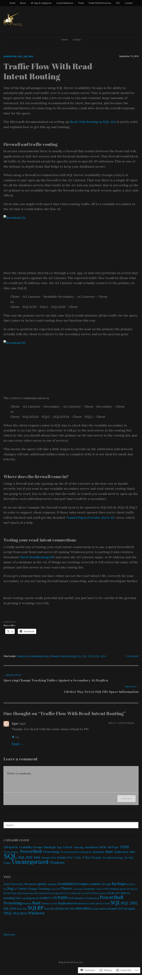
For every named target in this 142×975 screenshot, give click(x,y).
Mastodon (9, 934)
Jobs (17, 898)
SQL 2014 (100, 656)
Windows (57, 862)
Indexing (79, 847)
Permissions (92, 898)
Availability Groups (31, 847)
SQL (20, 56)
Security (91, 903)
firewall (55, 656)
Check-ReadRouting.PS (36, 557)
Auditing (52, 884)
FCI (68, 893)
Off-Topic (113, 847)
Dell (5, 893)
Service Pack (103, 903)
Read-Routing (67, 656)
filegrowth (75, 893)
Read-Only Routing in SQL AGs (93, 122)
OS (54, 898)
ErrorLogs (53, 893)
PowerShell (31, 851)
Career (67, 847)
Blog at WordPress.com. (71, 962)
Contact (128, 3)
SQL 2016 (22, 908)
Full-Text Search (99, 893)
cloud (52, 889)
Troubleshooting (113, 857)
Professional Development (76, 852)
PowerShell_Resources (100, 3)
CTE (106, 888)
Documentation (27, 893)
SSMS (79, 908)
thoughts (129, 908)
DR (36, 893)
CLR (58, 889)
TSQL (7, 913)
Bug (59, 847)
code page (77, 889)
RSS (118, 3)
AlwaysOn (9, 56)
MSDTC (47, 898)
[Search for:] (71, 825)
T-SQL (77, 857)
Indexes (125, 893)
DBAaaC (134, 889)
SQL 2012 (28, 56)
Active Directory (13, 884)
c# (15, 889)
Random (98, 852)
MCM (103, 847)
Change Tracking (39, 888)
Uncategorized (30, 861)
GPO (117, 893)
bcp (5, 889)
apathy (42, 884)
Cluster (66, 888)
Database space (117, 888)
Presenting (51, 852)
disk (18, 893)
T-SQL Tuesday (92, 857)
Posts (81, 3)
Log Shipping (28, 898)
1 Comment (132, 656)
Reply (16, 744)
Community (89, 888)
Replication (121, 852)
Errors (63, 893)
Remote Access (49, 903)
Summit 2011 (49, 857)
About (23, 3)
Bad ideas (130, 884)
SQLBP (36, 908)
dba (128, 889)
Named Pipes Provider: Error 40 (90, 518)
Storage (94, 908)
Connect (99, 889)
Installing (9, 898)
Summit (103, 908)
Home (12, 3)
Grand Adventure (64, 3)
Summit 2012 (64, 857)
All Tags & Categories (41, 3)
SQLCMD (49, 908)
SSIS (72, 908)
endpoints (42, 893)
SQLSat (59, 908)
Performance (76, 898)
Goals (110, 893)
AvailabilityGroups (39, 656)
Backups (50, 847)
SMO (132, 852)
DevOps (11, 893)
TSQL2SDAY (20, 913)
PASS (124, 847)
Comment (126, 798)
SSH (67, 908)
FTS (90, 893)
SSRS (37, 857)
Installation (91, 847)
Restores (80, 903)
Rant (109, 851)
